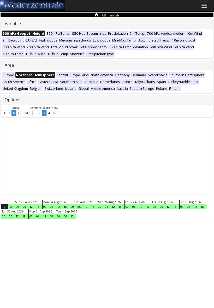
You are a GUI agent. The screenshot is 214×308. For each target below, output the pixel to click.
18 (10, 207)
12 (19, 113)
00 (17, 207)
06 (24, 207)
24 (26, 113)
